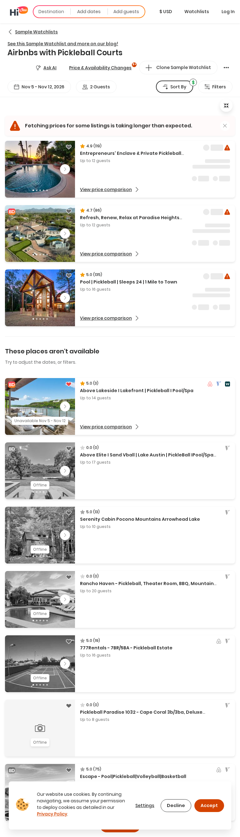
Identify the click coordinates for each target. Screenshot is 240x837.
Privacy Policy (52, 814)
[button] (165, 11)
